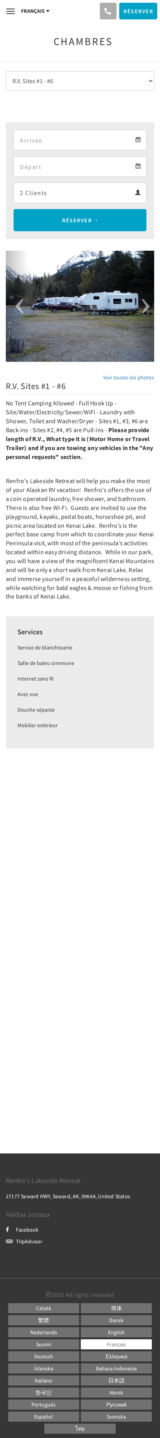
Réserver (77, 220)
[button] (17, 306)
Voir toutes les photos (128, 377)
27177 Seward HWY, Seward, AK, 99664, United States (68, 1196)
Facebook (27, 1229)
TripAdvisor (29, 1241)
